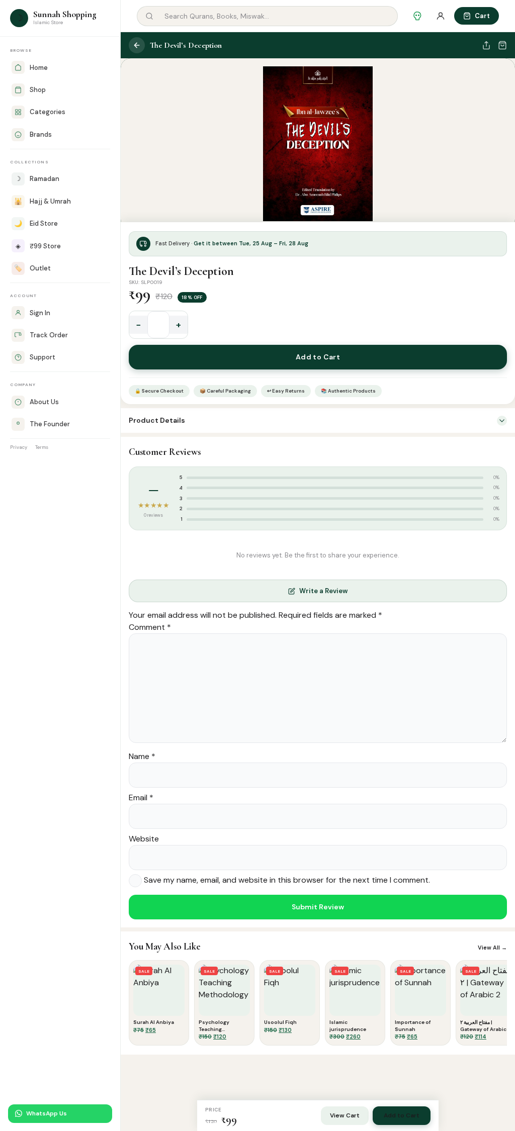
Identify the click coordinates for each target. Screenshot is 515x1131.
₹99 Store (38, 246)
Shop (38, 89)
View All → (492, 947)
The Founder (50, 424)
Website (144, 838)
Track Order (49, 335)
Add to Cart (318, 356)
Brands (41, 134)
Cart (482, 16)
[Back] (137, 45)
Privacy (18, 447)
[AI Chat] (417, 16)
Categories (47, 112)
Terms (41, 447)
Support (42, 357)
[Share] (486, 45)
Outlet (32, 268)
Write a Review (323, 591)
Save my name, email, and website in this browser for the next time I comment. (287, 880)
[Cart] (502, 45)
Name (142, 756)
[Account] (440, 16)
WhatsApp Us (46, 1113)
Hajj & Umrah (42, 201)
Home (39, 67)
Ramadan (37, 178)
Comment (150, 627)
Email (141, 797)
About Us (44, 402)
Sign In (40, 313)
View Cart (345, 1115)
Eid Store (36, 223)
